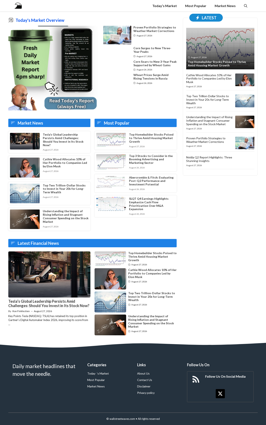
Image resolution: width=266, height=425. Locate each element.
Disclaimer (143, 386)
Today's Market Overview (40, 20)
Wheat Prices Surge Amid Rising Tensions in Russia (151, 76)
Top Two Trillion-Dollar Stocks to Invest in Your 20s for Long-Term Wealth (64, 189)
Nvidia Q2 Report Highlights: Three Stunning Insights (209, 159)
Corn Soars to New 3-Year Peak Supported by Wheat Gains (155, 63)
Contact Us (144, 380)
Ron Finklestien (21, 311)
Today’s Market (164, 6)
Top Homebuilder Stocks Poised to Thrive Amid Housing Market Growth (151, 138)
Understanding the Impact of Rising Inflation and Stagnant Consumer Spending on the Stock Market (66, 216)
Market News (225, 6)
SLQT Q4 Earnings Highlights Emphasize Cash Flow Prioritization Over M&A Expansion (149, 204)
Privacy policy (146, 392)
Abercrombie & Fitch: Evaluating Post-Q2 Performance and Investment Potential (151, 181)
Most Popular (195, 6)
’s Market (103, 373)
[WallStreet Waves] (18, 5)
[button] (245, 5)
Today (91, 373)
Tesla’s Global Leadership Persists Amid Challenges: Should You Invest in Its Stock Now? (63, 140)
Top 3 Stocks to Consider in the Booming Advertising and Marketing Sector (151, 159)
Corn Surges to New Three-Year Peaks (152, 49)
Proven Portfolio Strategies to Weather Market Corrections (154, 29)
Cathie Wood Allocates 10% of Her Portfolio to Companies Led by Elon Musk (65, 162)
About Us (143, 373)
